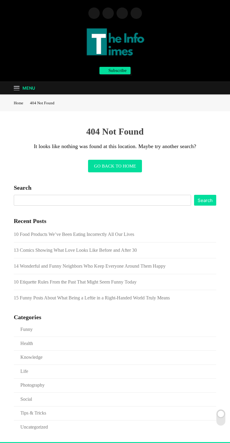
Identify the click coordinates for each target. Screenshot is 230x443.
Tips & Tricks (33, 412)
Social (26, 399)
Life (24, 371)
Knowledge (31, 357)
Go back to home (115, 166)
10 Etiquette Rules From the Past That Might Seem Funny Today (75, 281)
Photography (32, 385)
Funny (26, 329)
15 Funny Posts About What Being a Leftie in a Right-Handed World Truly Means (92, 297)
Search (22, 187)
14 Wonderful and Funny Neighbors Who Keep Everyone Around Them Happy (90, 266)
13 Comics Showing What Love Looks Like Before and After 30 (75, 250)
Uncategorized (34, 427)
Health (26, 343)
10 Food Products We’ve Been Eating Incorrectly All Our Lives (74, 234)
